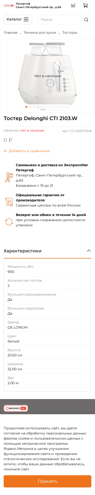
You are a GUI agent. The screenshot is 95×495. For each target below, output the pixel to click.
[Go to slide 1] (27, 107)
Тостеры (69, 32)
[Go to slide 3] (34, 107)
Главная (11, 32)
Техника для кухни (40, 32)
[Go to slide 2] (30, 107)
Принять (47, 481)
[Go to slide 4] (38, 107)
